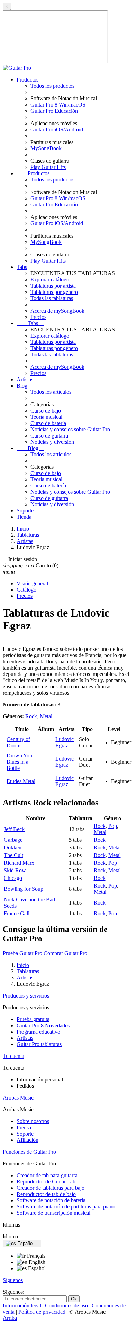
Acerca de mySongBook (57, 311)
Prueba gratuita (33, 1019)
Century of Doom (18, 742)
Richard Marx (19, 863)
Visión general (32, 583)
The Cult (13, 855)
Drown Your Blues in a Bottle (20, 762)
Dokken (12, 847)
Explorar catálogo (49, 279)
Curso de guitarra (49, 436)
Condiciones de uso (67, 1305)
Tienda (24, 517)
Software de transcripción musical (53, 1213)
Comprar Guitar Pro (65, 953)
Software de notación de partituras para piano (66, 1207)
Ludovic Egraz (64, 742)
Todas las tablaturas (51, 298)
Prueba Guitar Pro (22, 953)
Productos (27, 80)
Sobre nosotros (33, 1121)
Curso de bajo (45, 411)
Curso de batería (48, 423)
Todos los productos (52, 86)
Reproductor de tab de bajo (46, 1194)
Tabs (22, 267)
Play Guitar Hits (48, 167)
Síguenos (13, 1280)
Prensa (24, 1127)
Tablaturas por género (54, 292)
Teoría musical (46, 417)
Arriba (10, 1318)
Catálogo (26, 590)
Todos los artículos (50, 392)
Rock (31, 716)
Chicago (13, 878)
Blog (22, 386)
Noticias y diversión (52, 442)
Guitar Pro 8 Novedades (43, 1025)
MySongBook (46, 148)
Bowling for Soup (23, 889)
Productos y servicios (26, 996)
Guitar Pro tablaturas (39, 1044)
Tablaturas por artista (53, 286)
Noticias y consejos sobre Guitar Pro (70, 429)
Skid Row (15, 870)
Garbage (13, 840)
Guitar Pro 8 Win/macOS (58, 105)
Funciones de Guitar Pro (29, 1152)
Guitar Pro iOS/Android (56, 130)
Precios (38, 317)
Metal (46, 716)
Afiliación (27, 1140)
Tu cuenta (13, 1056)
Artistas (25, 379)
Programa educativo (38, 1032)
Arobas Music (18, 1098)
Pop (112, 826)
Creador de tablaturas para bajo (50, 1188)
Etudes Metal (21, 781)
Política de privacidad (42, 1312)
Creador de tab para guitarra (47, 1175)
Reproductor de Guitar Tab (46, 1182)
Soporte (25, 511)
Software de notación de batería (51, 1200)
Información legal (23, 1305)
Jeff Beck (14, 829)
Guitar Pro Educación (54, 111)
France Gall (16, 913)
